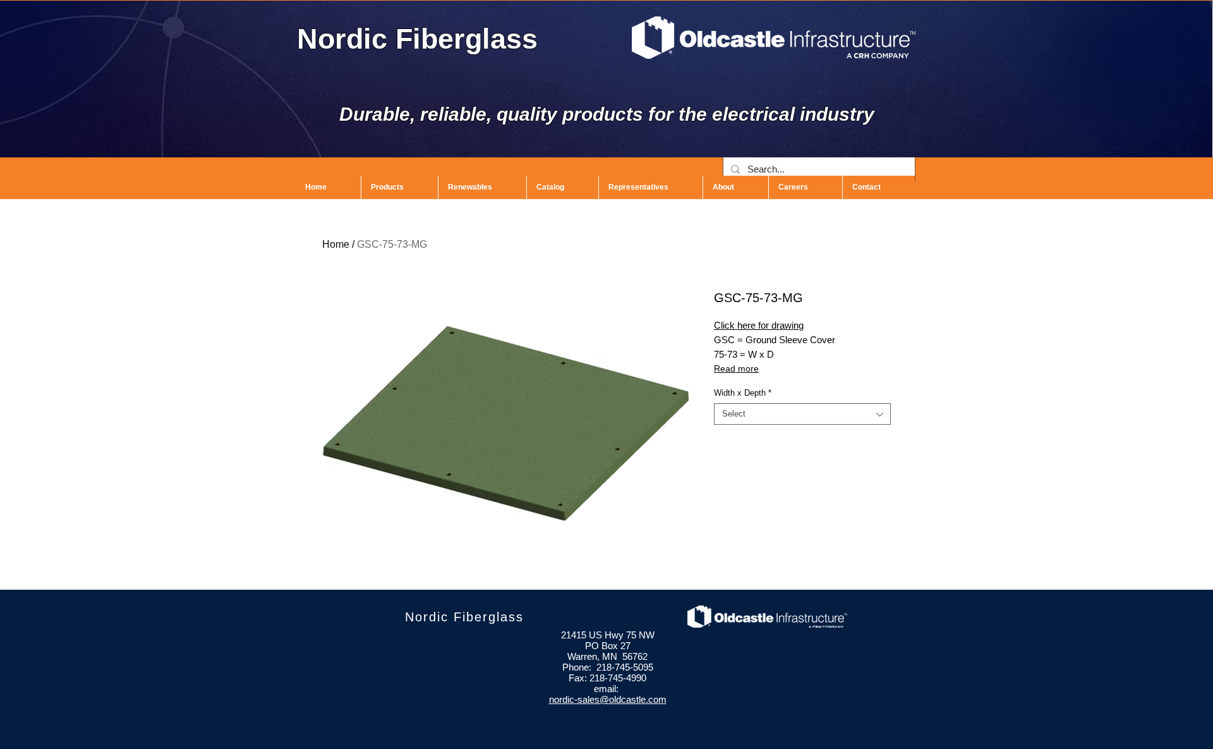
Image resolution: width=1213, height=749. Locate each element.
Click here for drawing (759, 325)
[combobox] (802, 414)
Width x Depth (742, 393)
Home (335, 244)
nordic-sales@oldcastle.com (608, 699)
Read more (736, 368)
